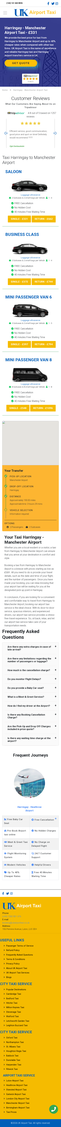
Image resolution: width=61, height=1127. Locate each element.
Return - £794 (44, 344)
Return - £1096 (43, 408)
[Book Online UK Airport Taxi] (35, 12)
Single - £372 (19, 281)
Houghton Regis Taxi (16, 1051)
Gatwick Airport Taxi (16, 1094)
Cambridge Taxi (13, 994)
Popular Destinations (16, 989)
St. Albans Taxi (13, 1046)
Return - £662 (44, 218)
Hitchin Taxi (11, 1003)
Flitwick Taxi (12, 1069)
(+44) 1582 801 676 (11, 916)
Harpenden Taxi (13, 1064)
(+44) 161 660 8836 (14, 3)
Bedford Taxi (12, 998)
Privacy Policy (13, 963)
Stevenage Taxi (13, 1012)
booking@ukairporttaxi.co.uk (15, 923)
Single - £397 (19, 344)
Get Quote (21, 63)
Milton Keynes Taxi (15, 1007)
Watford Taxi (12, 1016)
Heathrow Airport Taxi (16, 1085)
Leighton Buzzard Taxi (17, 1025)
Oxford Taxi (11, 1037)
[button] (5, 133)
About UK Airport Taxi (16, 968)
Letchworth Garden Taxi (17, 1021)
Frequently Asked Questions (19, 955)
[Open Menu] (5, 13)
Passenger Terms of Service (19, 946)
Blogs (9, 977)
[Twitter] (53, 3)
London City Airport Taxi (17, 1098)
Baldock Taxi (12, 1055)
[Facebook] (49, 3)
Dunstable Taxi (13, 1060)
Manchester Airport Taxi (17, 1103)
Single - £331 (19, 218)
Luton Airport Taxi (14, 1080)
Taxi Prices (11, 1112)
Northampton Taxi (15, 1042)
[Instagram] (57, 3)
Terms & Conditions (15, 959)
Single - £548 (18, 408)
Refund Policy (13, 950)
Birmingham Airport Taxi (17, 1107)
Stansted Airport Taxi (16, 1089)
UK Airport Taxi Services (17, 972)
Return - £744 (44, 281)
